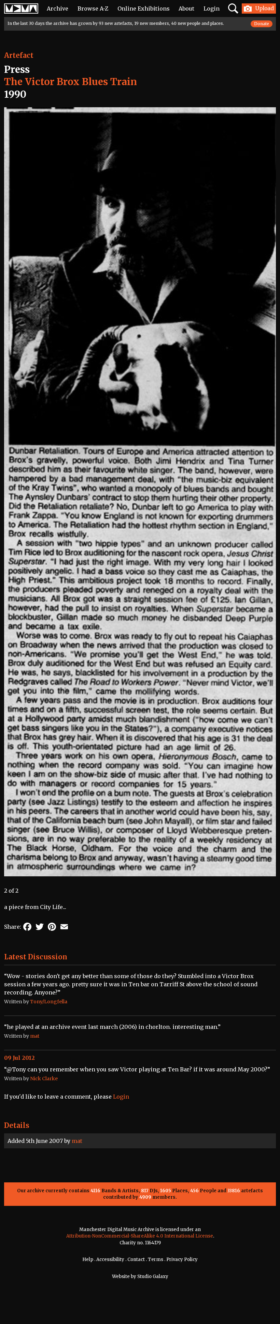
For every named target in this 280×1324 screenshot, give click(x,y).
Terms (155, 1259)
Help (87, 1259)
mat (77, 1140)
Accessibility (110, 1259)
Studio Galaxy (152, 1276)
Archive (57, 8)
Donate (261, 23)
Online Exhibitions (143, 8)
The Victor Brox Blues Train (70, 82)
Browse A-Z (93, 8)
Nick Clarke (44, 1078)
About (186, 8)
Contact (136, 1259)
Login (212, 8)
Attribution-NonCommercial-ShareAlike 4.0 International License (139, 1236)
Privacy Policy (182, 1259)
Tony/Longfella (48, 1002)
